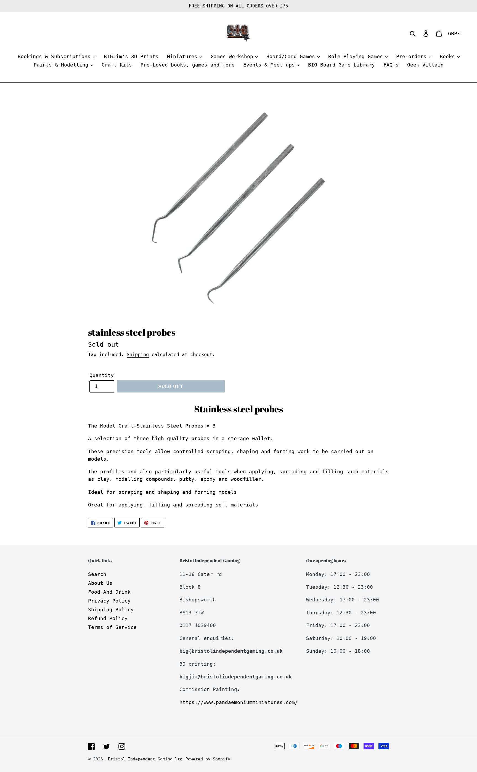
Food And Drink (109, 592)
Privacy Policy (109, 601)
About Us (100, 583)
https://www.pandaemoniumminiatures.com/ (238, 702)
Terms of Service (112, 627)
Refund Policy (108, 618)
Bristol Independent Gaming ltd (145, 759)
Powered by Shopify (208, 759)
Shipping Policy (111, 609)
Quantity (101, 375)
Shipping (138, 354)
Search (97, 574)
